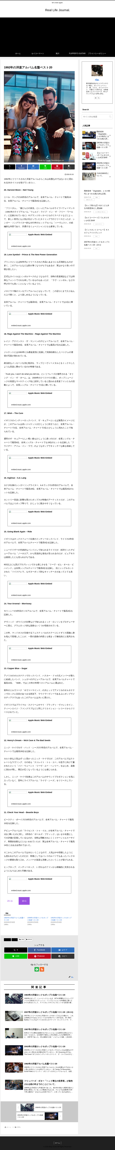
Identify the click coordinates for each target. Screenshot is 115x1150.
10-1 (24, 901)
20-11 (10, 901)
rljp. (97, 79)
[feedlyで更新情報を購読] (36, 969)
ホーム (57, 1143)
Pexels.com (69, 160)
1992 (22, 939)
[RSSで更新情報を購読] (42, 969)
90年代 (30, 939)
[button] (69, 166)
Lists (15, 939)
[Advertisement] (57, 33)
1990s (8, 939)
